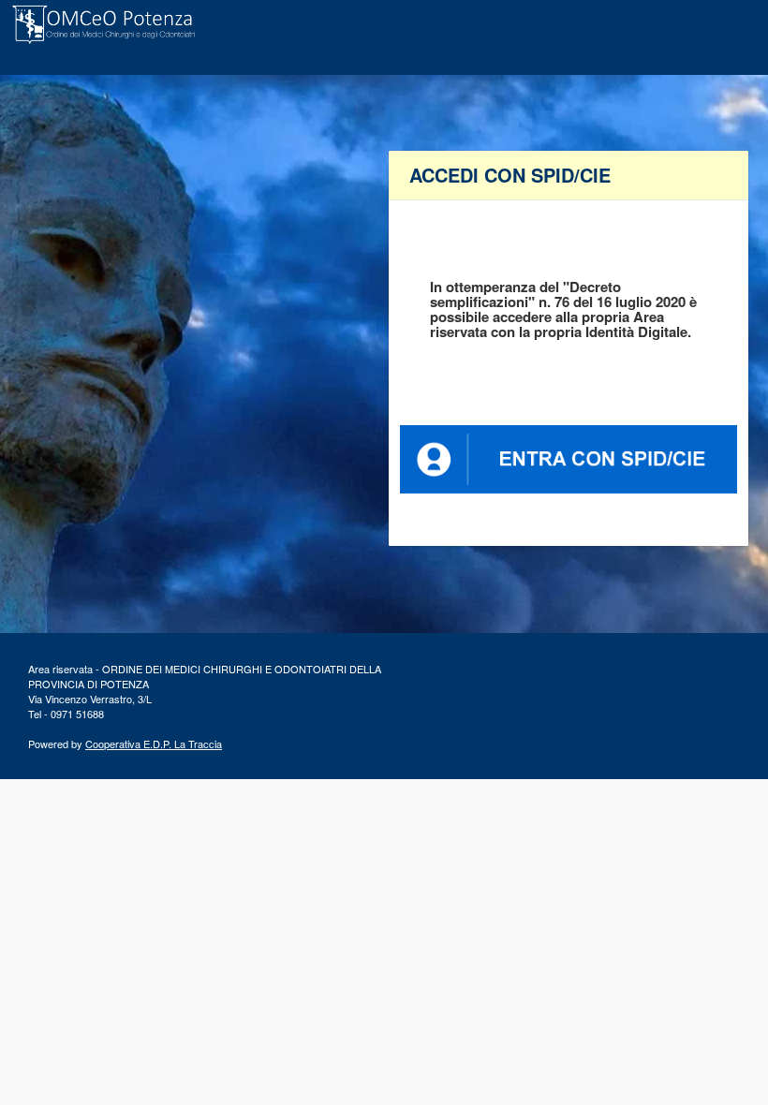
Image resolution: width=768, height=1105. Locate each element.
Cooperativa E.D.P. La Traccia (153, 743)
